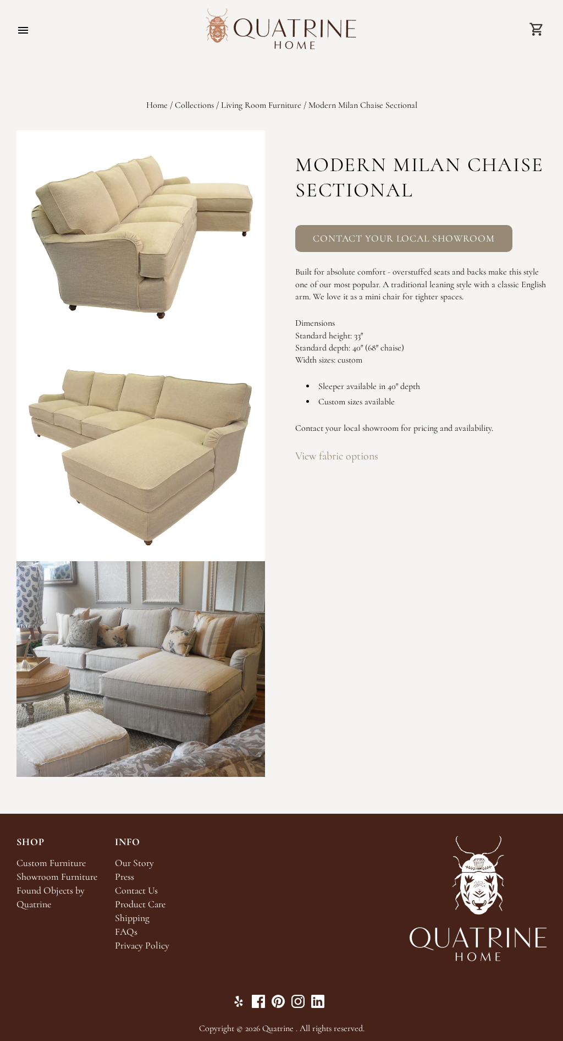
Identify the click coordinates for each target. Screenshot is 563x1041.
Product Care (140, 904)
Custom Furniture (51, 863)
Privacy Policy (142, 945)
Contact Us (136, 890)
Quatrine (278, 1028)
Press (124, 877)
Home (157, 105)
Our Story (134, 863)
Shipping (132, 918)
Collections (194, 105)
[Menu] (23, 30)
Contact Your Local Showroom (404, 238)
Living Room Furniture (261, 105)
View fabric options (336, 456)
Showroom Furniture (56, 877)
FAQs (126, 932)
